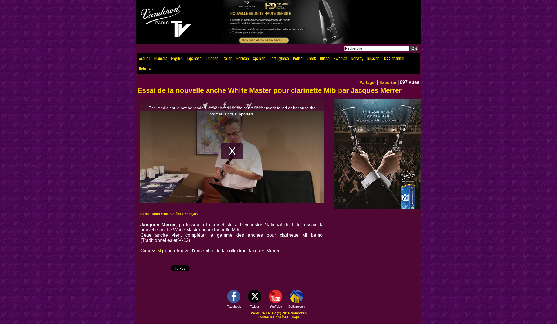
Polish (298, 58)
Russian (373, 58)
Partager (367, 82)
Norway (357, 58)
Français (160, 58)
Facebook (234, 306)
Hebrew (145, 69)
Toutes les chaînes (273, 317)
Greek (311, 58)
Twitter (254, 306)
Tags (295, 317)
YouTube (276, 306)
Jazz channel (394, 58)
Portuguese (279, 58)
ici (158, 251)
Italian (227, 58)
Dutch (325, 58)
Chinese (212, 58)
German (242, 58)
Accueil (144, 58)
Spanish (259, 58)
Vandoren (299, 313)
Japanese (194, 58)
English (177, 58)
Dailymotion (296, 306)
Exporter (387, 82)
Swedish (340, 58)
